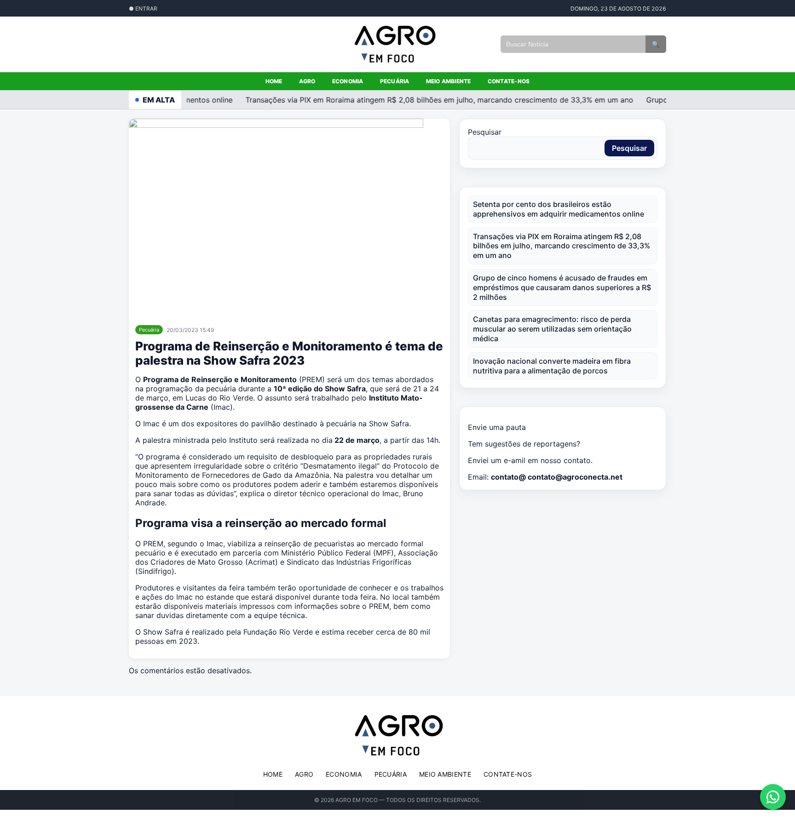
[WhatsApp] (773, 797)
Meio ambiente (448, 81)
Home (273, 81)
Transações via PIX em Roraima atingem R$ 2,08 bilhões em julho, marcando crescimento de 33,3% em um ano (433, 99)
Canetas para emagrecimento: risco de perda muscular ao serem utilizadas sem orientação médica (552, 329)
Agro (307, 81)
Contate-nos (509, 81)
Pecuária (394, 81)
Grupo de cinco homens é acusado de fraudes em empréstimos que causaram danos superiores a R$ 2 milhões (562, 287)
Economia (347, 81)
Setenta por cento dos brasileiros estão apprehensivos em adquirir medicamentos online (558, 209)
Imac (221, 407)
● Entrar (143, 8)
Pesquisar (484, 132)
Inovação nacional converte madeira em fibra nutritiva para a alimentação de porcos (552, 365)
